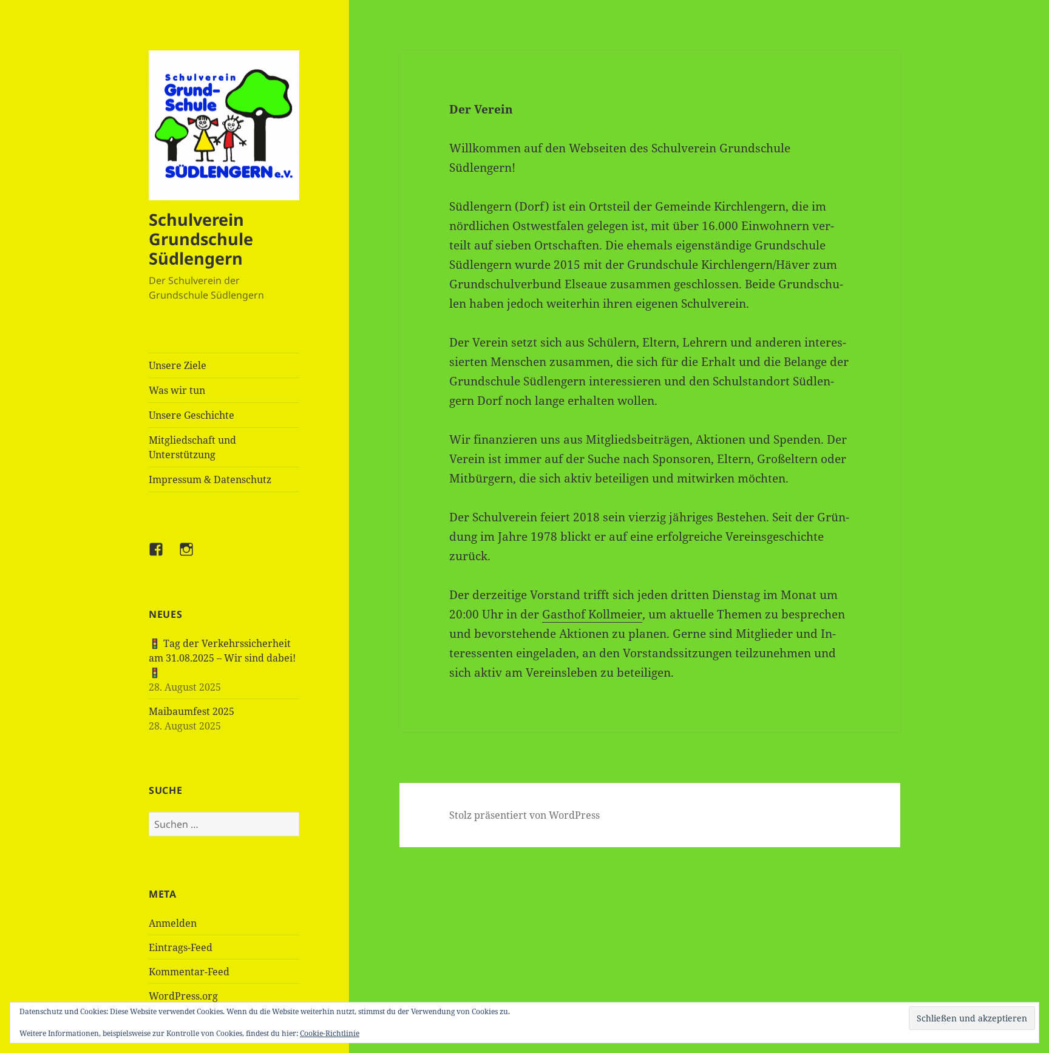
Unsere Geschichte (191, 415)
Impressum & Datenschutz (210, 479)
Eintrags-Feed (180, 947)
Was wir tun (177, 390)
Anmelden (173, 923)
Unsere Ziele (177, 365)
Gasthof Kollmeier (592, 614)
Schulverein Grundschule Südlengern (201, 238)
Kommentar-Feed (189, 971)
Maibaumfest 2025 (191, 711)
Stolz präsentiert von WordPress (524, 815)
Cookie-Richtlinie (329, 1033)
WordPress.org (183, 996)
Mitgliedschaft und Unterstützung (192, 447)
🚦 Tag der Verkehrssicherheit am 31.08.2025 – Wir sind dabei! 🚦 (222, 658)
